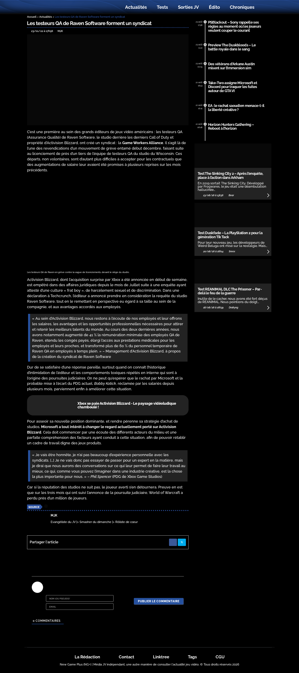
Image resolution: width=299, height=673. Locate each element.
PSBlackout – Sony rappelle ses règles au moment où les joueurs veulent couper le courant (234, 26)
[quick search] (264, 7)
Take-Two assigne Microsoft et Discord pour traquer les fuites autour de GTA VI (232, 87)
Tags (192, 657)
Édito (214, 7)
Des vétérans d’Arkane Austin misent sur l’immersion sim (231, 66)
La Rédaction (87, 657)
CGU (220, 657)
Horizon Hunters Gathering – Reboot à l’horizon (231, 126)
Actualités (136, 7)
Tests (162, 7)
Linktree (161, 657)
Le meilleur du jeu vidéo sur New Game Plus (49, 7)
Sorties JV (188, 7)
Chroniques (242, 7)
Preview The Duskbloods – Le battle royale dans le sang (232, 47)
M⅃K (54, 515)
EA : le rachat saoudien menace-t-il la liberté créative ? (236, 107)
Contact (126, 657)
